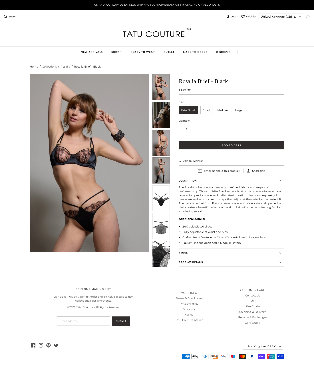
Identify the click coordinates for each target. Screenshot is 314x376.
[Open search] (5, 17)
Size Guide (252, 306)
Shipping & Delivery (252, 312)
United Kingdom (279, 16)
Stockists (189, 309)
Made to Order (195, 51)
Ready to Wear (143, 51)
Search (13, 16)
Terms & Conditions (189, 298)
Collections (49, 66)
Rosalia (65, 66)
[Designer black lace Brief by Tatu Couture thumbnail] (161, 143)
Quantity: (184, 120)
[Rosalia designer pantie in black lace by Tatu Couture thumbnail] (161, 170)
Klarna (188, 314)
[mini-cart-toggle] (308, 16)
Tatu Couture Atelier (189, 320)
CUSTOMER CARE (252, 290)
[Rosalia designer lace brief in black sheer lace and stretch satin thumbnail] (161, 226)
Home (34, 66)
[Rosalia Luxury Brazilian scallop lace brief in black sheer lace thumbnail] (161, 115)
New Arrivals (92, 51)
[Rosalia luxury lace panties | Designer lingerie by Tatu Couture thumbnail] (161, 87)
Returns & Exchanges (252, 317)
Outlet (169, 51)
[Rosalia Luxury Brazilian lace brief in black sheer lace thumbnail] (161, 198)
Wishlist (251, 16)
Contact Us (252, 295)
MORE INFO (189, 292)
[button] (191, 160)
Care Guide (252, 322)
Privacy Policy (189, 303)
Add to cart (231, 145)
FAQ (252, 301)
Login (234, 16)
